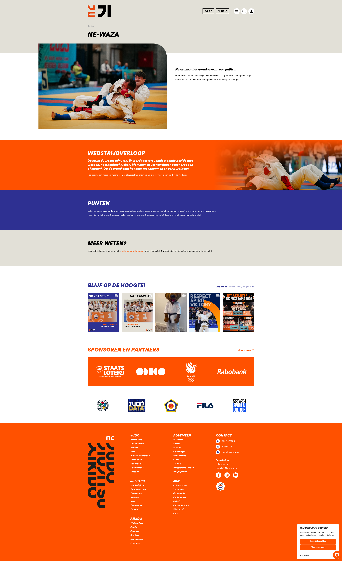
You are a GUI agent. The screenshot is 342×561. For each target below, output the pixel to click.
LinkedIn (250, 287)
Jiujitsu (91, 26)
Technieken (136, 460)
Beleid (176, 501)
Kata (132, 452)
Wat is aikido (136, 523)
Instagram (241, 287)
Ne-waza (134, 497)
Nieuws (176, 448)
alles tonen (244, 350)
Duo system (136, 493)
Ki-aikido (134, 535)
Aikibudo (134, 531)
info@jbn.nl (227, 446)
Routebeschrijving (230, 452)
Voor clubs (178, 489)
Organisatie (179, 493)
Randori (134, 448)
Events (176, 444)
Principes (135, 543)
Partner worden (181, 505)
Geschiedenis (137, 444)
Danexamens (136, 468)
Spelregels (135, 464)
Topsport (134, 472)
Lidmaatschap (180, 485)
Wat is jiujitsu (137, 485)
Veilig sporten (180, 472)
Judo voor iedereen (139, 456)
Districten (178, 440)
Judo (207, 11)
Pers (175, 513)
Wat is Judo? (136, 440)
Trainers (177, 464)
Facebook (232, 287)
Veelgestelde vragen (183, 468)
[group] (103, 405)
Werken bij (178, 509)
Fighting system (138, 489)
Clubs (176, 460)
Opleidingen (179, 452)
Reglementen (179, 497)
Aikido (221, 11)
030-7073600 (228, 441)
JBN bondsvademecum (133, 251)
